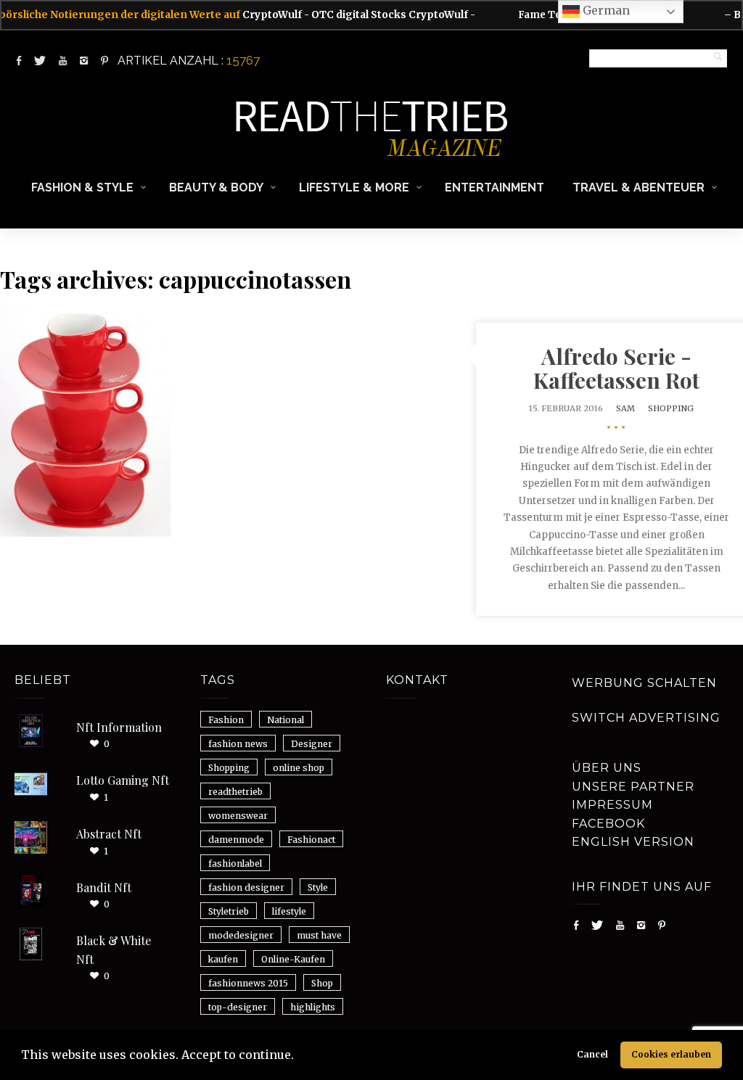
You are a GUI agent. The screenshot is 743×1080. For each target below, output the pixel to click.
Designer (311, 743)
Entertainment (494, 187)
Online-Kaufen (293, 959)
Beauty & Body (216, 187)
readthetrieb (235, 791)
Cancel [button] (592, 1054)
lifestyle (289, 911)
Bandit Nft (103, 887)
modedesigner (241, 935)
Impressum (612, 805)
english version (633, 842)
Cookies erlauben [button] (671, 1054)
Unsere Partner (633, 786)
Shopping (671, 408)
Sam (625, 408)
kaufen (223, 959)
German (605, 10)
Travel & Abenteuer (638, 187)
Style (318, 887)
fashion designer (246, 887)
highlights (312, 1007)
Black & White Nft (113, 950)
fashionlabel (235, 863)
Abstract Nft (108, 833)
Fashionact (311, 839)
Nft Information (119, 727)
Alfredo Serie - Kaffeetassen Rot (616, 368)
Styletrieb (228, 911)
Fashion (226, 719)
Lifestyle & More (354, 187)
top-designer (237, 1007)
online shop (298, 767)
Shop (322, 983)
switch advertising (646, 718)
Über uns (606, 768)
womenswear (238, 815)
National (285, 719)
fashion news (238, 743)
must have (319, 935)
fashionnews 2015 (248, 983)
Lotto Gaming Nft (122, 780)
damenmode (236, 839)
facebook (608, 823)
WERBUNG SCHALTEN (644, 683)
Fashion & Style (82, 187)
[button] (299, 1057)
